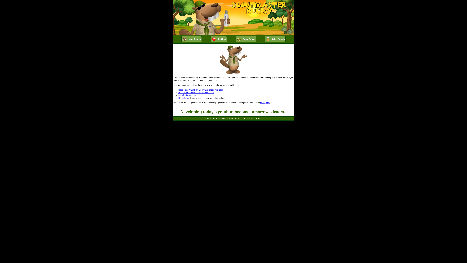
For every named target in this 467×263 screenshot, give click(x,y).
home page (265, 103)
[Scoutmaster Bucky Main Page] (233, 17)
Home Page (183, 98)
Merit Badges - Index (187, 95)
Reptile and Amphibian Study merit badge (196, 93)
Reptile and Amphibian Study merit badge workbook (200, 90)
